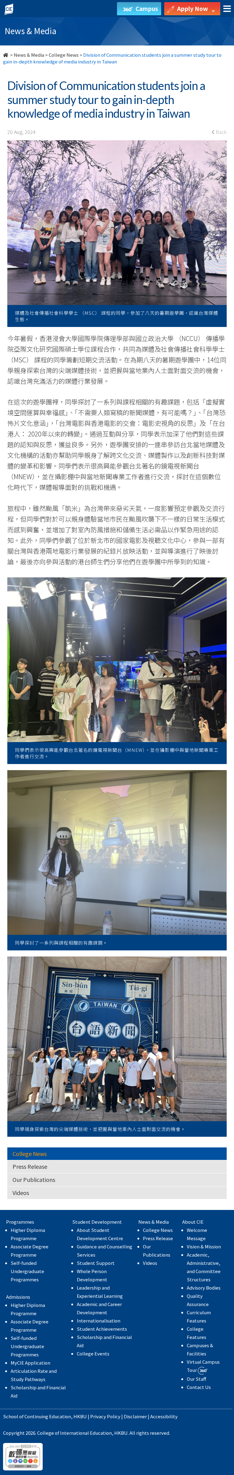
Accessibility (164, 1416)
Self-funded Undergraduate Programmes (27, 1271)
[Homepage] (6, 55)
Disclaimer (135, 1416)
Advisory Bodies (204, 1287)
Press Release (29, 1166)
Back (220, 131)
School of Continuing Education (37, 1416)
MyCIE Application (30, 1362)
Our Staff (196, 1379)
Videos (20, 1193)
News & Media (29, 55)
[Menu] (227, 9)
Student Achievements (102, 1329)
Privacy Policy (105, 1416)
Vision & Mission (204, 1246)
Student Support (96, 1263)
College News (64, 55)
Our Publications (33, 1179)
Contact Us (199, 1387)
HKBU (80, 1416)
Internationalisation (98, 1320)
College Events (93, 1353)
